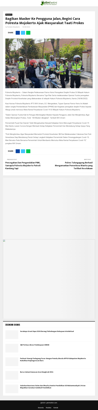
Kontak (56, 408)
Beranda (41, 408)
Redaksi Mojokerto (13, 27)
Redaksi (48, 408)
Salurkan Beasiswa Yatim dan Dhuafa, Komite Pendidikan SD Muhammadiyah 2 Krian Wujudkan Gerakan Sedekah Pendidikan (52, 386)
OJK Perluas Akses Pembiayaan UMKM (34, 345)
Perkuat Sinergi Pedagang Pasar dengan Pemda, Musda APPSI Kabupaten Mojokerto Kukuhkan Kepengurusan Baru (53, 359)
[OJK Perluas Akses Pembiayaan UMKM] (11, 348)
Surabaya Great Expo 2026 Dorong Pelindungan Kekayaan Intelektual (47, 331)
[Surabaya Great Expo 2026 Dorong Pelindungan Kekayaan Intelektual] (11, 334)
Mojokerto (9, 14)
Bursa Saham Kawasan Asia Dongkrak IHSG (36, 372)
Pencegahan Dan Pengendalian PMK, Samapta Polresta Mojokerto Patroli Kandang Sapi (23, 165)
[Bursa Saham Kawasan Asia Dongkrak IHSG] (11, 375)
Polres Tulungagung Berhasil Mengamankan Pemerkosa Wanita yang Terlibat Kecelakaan (74, 165)
